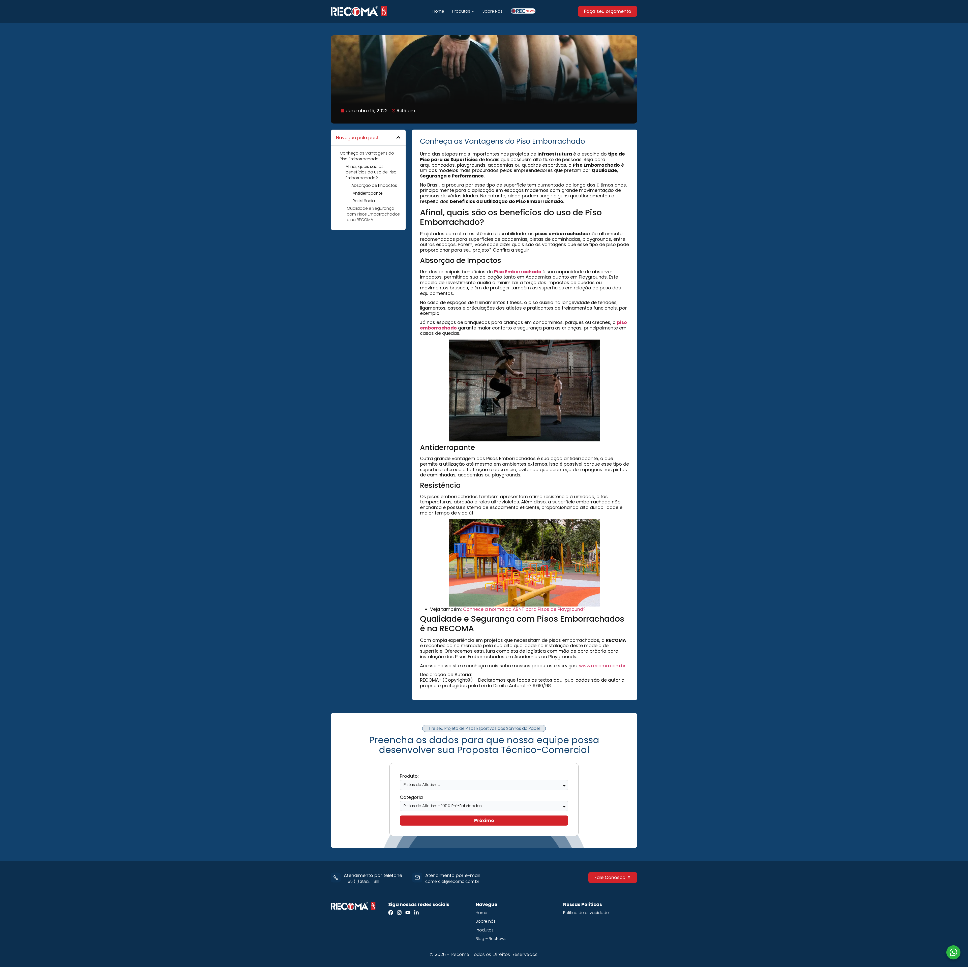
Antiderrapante (368, 193)
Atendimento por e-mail (452, 875)
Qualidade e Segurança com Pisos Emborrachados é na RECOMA (373, 214)
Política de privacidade (586, 913)
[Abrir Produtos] (472, 11)
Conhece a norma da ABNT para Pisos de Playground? (524, 609)
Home (481, 913)
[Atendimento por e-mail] (417, 877)
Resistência (364, 201)
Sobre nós (486, 921)
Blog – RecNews (491, 939)
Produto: (409, 776)
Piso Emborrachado (517, 271)
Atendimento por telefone (373, 875)
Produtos (485, 930)
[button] (398, 137)
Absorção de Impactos (374, 185)
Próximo (484, 820)
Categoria (411, 797)
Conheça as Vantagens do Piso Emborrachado (367, 156)
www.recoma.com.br (602, 665)
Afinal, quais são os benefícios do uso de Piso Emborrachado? (371, 172)
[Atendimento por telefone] (336, 877)
